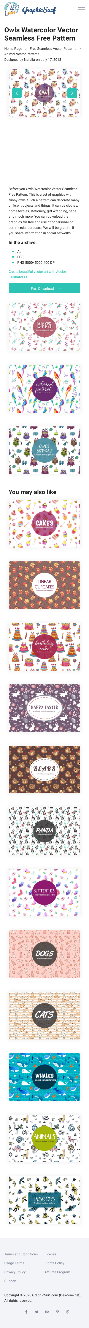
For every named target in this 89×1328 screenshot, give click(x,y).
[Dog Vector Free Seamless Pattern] (44, 954)
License (50, 1254)
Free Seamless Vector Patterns (53, 49)
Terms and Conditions (21, 1254)
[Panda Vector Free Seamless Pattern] (44, 831)
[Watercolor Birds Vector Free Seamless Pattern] (44, 327)
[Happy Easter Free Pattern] (44, 708)
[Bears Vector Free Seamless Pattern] (44, 769)
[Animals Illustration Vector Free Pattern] (44, 1138)
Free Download (43, 289)
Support (10, 1281)
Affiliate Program (57, 1272)
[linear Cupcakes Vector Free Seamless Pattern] (44, 585)
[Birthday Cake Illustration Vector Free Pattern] (44, 646)
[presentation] (17, 93)
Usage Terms (14, 1263)
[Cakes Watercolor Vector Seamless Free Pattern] (44, 524)
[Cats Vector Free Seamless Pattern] (44, 1015)
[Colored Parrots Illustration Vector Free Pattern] (44, 389)
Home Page (13, 49)
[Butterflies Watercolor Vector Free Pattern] (44, 892)
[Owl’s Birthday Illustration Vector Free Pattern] (44, 450)
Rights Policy (54, 1263)
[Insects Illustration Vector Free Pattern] (44, 1200)
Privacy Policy (15, 1272)
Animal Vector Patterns (21, 54)
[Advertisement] (41, 158)
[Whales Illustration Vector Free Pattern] (44, 1077)
